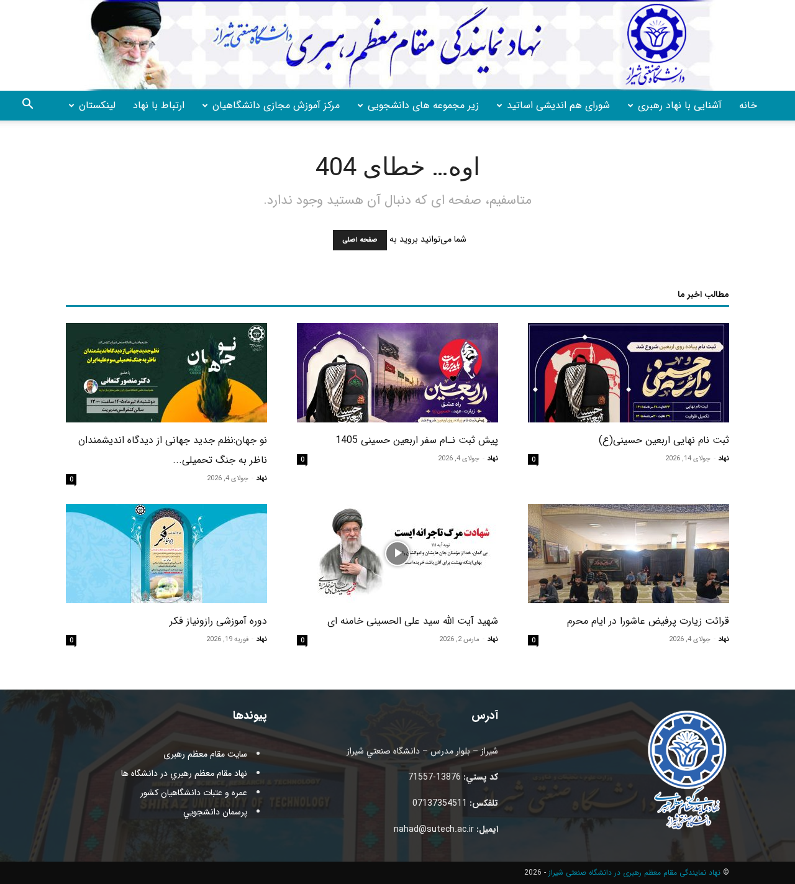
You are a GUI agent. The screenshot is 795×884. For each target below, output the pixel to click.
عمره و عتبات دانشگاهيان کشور (193, 793)
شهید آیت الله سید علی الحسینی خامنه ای (412, 621)
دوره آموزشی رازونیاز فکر (218, 621)
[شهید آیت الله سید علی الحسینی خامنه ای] (397, 553)
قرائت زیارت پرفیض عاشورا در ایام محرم (648, 621)
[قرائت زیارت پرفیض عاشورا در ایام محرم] (628, 553)
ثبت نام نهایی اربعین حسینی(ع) (664, 440)
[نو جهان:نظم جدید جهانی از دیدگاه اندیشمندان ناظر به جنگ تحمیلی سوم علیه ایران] (166, 372)
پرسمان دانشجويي (215, 812)
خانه (748, 105)
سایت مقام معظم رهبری (205, 754)
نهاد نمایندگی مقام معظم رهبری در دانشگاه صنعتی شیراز (634, 872)
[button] (27, 106)
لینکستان (97, 105)
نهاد (724, 458)
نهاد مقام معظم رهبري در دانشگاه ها (184, 773)
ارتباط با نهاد (158, 105)
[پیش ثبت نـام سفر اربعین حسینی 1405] (397, 372)
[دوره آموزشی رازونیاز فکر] (166, 553)
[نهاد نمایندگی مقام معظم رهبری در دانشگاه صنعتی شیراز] (397, 45)
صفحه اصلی (360, 240)
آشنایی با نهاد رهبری (680, 105)
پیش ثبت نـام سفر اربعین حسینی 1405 (416, 440)
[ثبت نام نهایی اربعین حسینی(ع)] (628, 372)
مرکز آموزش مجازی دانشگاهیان (276, 105)
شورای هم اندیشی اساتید (558, 105)
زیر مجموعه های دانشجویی (423, 105)
